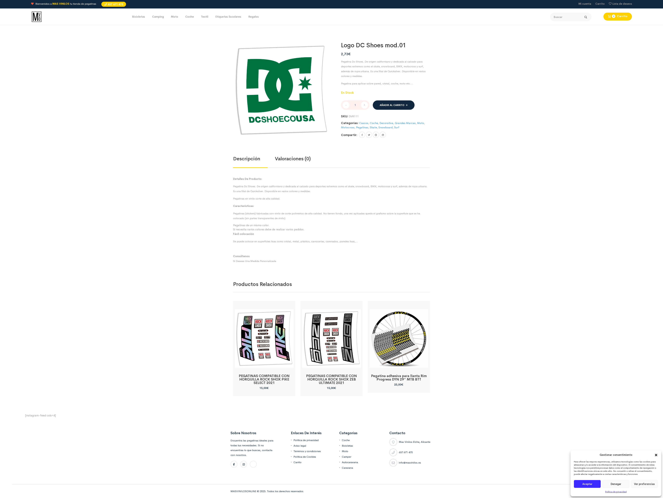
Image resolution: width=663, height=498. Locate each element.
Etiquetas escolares (228, 16)
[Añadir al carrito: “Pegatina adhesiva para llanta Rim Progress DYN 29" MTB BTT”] (399, 364)
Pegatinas (362, 127)
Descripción (246, 159)
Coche (189, 16)
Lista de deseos (622, 3)
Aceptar (587, 484)
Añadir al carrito (392, 105)
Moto (174, 16)
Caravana (347, 467)
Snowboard (385, 127)
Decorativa (386, 123)
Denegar (616, 484)
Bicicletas (138, 16)
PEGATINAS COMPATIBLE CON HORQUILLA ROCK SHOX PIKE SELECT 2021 (264, 379)
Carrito (600, 3)
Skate (373, 127)
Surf (396, 127)
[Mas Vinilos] (36, 16)
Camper (346, 456)
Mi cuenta (584, 3)
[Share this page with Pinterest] (376, 135)
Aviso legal (300, 445)
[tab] (254, 158)
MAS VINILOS (60, 3)
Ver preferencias (644, 484)
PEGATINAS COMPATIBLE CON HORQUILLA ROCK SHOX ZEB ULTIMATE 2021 (331, 379)
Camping (158, 16)
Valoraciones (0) (293, 159)
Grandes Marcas (405, 123)
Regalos (253, 16)
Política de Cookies (305, 456)
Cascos (363, 123)
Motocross (347, 127)
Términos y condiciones (307, 451)
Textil (204, 16)
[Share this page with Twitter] (369, 135)
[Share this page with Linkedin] (383, 135)
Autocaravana (350, 462)
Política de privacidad (616, 491)
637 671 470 (115, 4)
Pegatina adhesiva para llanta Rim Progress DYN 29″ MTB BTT (399, 378)
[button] (656, 455)
